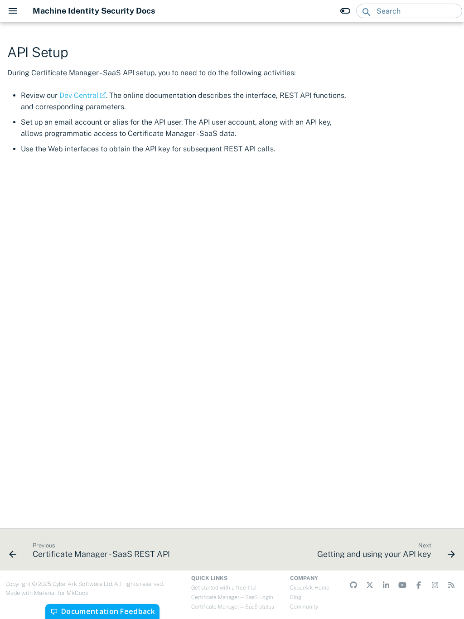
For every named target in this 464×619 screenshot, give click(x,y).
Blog (295, 597)
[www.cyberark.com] (451, 585)
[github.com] (353, 585)
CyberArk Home (309, 588)
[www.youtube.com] (402, 585)
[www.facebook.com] (418, 585)
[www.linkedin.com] (386, 585)
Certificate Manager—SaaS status (232, 607)
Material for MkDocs (61, 593)
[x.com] (369, 585)
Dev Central (79, 95)
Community (304, 607)
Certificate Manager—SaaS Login (232, 597)
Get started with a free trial (223, 588)
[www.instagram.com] (435, 585)
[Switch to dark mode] (345, 11)
